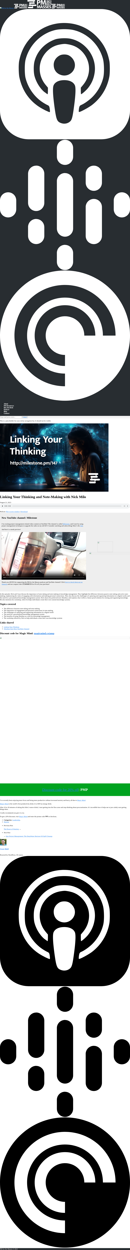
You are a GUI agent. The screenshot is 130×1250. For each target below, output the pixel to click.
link (81, 526)
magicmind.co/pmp (44, 633)
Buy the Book (8, 407)
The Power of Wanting (11, 829)
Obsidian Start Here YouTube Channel (16, 629)
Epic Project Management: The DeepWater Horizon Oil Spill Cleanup (29, 836)
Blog (5, 411)
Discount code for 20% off (60, 790)
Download (24, 512)
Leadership (16, 820)
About (6, 404)
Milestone (66, 524)
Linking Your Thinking (11, 627)
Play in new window (13, 512)
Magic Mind (81, 800)
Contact (6, 413)
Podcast (6, 409)
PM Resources (9, 406)
